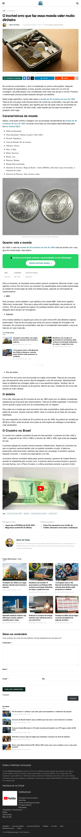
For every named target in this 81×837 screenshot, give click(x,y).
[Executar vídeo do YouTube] (40, 488)
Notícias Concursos (14, 771)
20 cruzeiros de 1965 (14, 513)
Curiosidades (11, 11)
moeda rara (53, 513)
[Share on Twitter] (32, 78)
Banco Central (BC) (11, 126)
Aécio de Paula (14, 25)
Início (4, 11)
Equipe (5, 812)
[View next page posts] (42, 365)
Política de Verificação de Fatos (29, 803)
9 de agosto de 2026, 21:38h (38, 622)
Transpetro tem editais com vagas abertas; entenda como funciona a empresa (25, 340)
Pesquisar (6, 695)
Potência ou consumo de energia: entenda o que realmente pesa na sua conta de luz (41, 617)
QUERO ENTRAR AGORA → (40, 263)
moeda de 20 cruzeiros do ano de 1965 (57, 99)
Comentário (7, 643)
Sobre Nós (22, 800)
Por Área (54, 826)
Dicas (61, 826)
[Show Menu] (4, 3)
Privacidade (22, 807)
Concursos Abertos (18, 826)
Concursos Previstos (33, 826)
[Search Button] (77, 3)
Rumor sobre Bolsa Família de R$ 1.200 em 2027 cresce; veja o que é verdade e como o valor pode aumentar (44, 746)
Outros (19, 828)
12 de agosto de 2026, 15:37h (12, 622)
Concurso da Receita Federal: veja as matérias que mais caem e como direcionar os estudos (42, 720)
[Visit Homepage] (40, 3)
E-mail (5, 679)
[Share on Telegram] (24, 78)
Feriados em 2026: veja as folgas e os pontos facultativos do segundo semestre (67, 617)
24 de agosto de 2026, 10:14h (62, 346)
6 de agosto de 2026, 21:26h (64, 622)
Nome (5, 669)
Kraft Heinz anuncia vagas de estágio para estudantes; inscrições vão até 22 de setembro (41, 737)
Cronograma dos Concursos (28, 798)
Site (43, 679)
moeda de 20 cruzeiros (39, 513)
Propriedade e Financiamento (12, 810)
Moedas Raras (58, 25)
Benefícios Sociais (8, 828)
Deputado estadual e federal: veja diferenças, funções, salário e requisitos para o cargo (14, 617)
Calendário (6, 826)
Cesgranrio (8, 578)
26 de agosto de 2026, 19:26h (22, 344)
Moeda (26, 513)
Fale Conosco (7, 814)
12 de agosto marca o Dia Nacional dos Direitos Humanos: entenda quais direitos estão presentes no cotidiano (25, 353)
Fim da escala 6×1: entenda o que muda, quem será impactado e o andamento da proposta (41, 712)
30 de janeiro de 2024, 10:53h (32, 25)
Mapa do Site (7, 817)
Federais (45, 826)
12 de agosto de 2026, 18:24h (22, 359)
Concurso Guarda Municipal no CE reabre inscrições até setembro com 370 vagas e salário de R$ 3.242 (44, 729)
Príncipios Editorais (25, 805)
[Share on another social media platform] (76, 78)
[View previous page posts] (38, 365)
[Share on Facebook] (28, 78)
